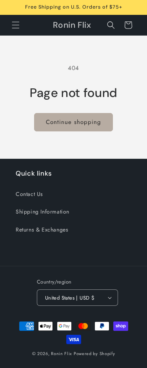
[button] (15, 25)
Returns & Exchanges (42, 229)
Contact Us (29, 194)
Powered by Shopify (94, 353)
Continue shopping (73, 122)
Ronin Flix (61, 353)
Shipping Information (42, 211)
